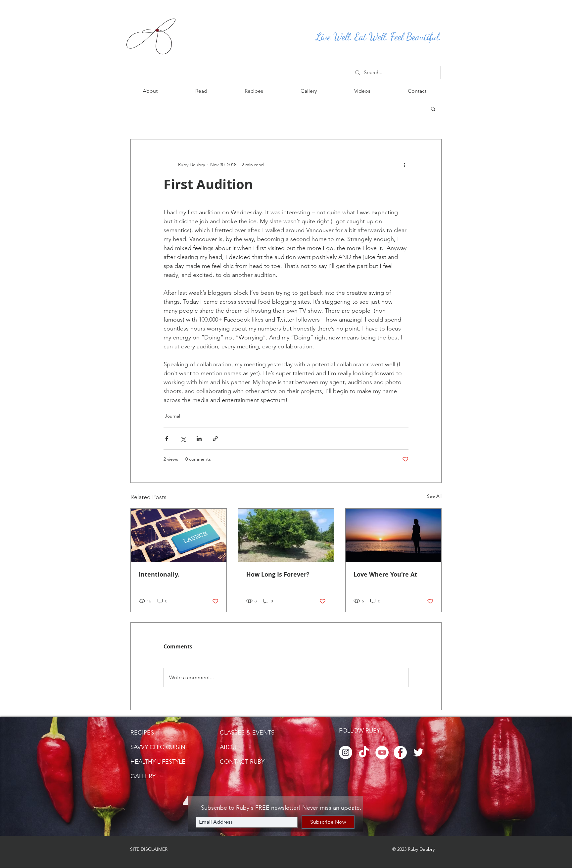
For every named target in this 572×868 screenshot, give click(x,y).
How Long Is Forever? (278, 574)
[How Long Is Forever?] (286, 535)
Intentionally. (159, 574)
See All (434, 496)
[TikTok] (363, 752)
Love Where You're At (385, 574)
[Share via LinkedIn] (199, 438)
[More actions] (404, 165)
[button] (201, 91)
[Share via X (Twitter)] (183, 438)
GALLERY (143, 776)
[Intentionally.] (178, 535)
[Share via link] (215, 438)
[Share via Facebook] (167, 438)
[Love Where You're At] (393, 535)
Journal (172, 416)
